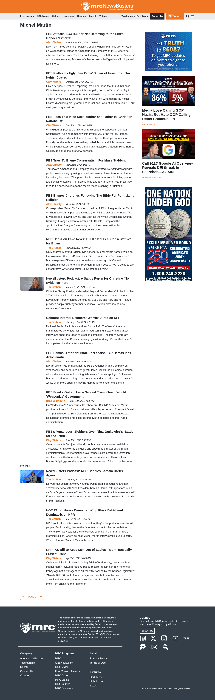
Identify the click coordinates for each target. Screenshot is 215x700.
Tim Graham (54, 247)
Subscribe (157, 16)
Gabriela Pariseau (151, 177)
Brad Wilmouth (55, 400)
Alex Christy (54, 42)
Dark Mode (142, 16)
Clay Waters (53, 81)
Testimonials (128, 16)
